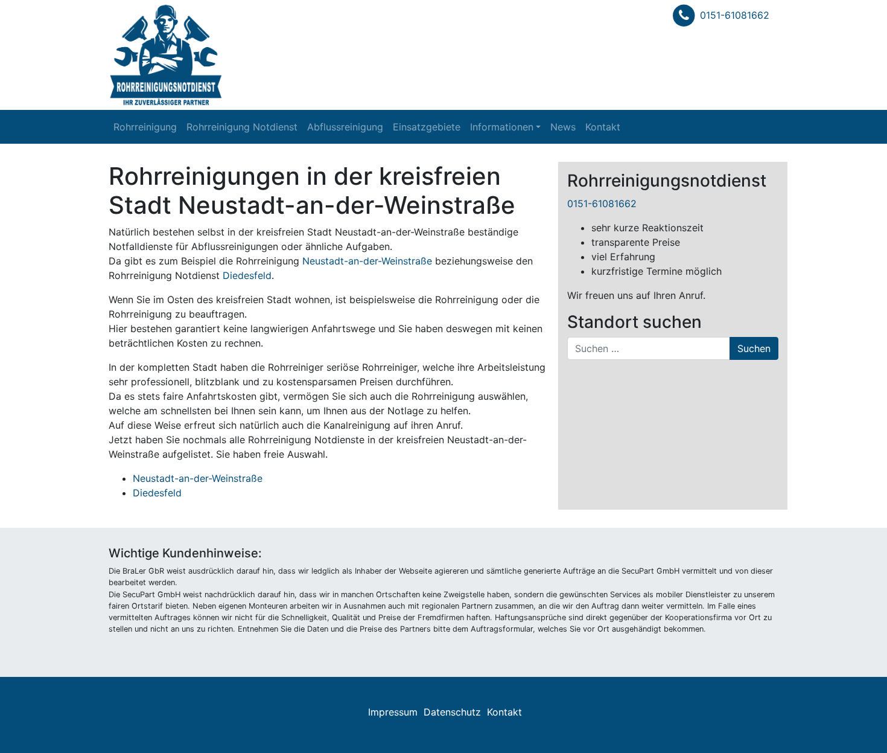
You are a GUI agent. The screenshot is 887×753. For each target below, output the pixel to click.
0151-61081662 (734, 15)
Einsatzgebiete (426, 127)
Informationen (501, 127)
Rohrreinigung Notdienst (241, 127)
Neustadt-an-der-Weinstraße (367, 261)
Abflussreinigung (345, 127)
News (563, 127)
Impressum (393, 712)
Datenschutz (452, 712)
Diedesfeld (247, 275)
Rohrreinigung (145, 127)
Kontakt (602, 127)
